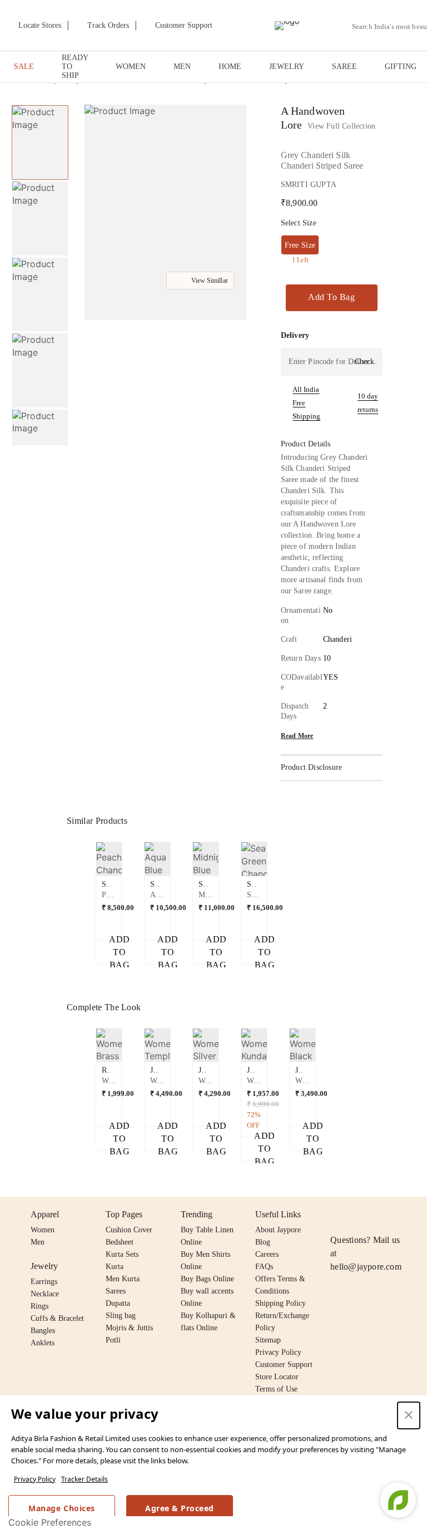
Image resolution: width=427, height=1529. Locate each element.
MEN (182, 66)
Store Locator (277, 1377)
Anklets (42, 1343)
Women (42, 1230)
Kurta (114, 1266)
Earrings (44, 1281)
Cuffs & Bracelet (57, 1318)
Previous (40, 104)
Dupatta (118, 1303)
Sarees (116, 1291)
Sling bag (121, 1315)
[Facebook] (358, 1214)
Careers (267, 1254)
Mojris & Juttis (129, 1328)
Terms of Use (276, 1389)
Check (364, 361)
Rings (39, 1306)
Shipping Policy (280, 1303)
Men (37, 1242)
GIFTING (400, 66)
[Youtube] (401, 1214)
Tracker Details (84, 1479)
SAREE (344, 66)
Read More (297, 736)
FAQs (264, 1266)
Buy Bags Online (207, 1279)
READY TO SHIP (75, 66)
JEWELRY (286, 66)
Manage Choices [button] (61, 1508)
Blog (262, 1242)
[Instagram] (337, 1214)
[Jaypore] (287, 25)
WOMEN (131, 66)
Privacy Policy (35, 1479)
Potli (113, 1340)
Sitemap (268, 1340)
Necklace (45, 1294)
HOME (230, 66)
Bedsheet (119, 1242)
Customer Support (283, 1364)
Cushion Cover (129, 1230)
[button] (39, 433)
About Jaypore (278, 1230)
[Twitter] (380, 1214)
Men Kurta (123, 1279)
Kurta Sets (122, 1254)
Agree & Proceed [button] (179, 1508)
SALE (24, 66)
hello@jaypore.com (365, 1266)
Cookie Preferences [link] (49, 1522)
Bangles (43, 1330)
